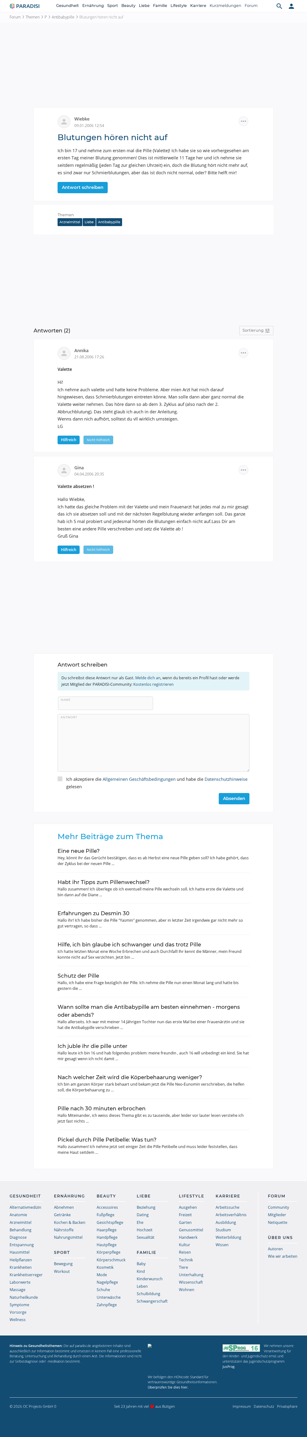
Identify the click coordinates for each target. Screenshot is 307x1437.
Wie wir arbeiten (282, 1256)
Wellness (18, 1319)
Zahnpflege (107, 1304)
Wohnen (186, 1289)
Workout (62, 1271)
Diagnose (18, 1237)
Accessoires (107, 1207)
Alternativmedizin (25, 1207)
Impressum (242, 1406)
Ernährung (93, 5)
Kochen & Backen (69, 1222)
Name (66, 699)
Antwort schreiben (82, 187)
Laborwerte (20, 1282)
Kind (141, 1271)
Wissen (222, 1244)
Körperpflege (108, 1252)
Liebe (144, 5)
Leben (142, 1286)
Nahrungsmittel (68, 1237)
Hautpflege (107, 1244)
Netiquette (277, 1222)
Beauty (128, 5)
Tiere (183, 1267)
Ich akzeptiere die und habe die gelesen (157, 782)
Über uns (280, 1237)
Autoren (275, 1248)
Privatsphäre (287, 1406)
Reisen (185, 1252)
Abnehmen (64, 1207)
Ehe (140, 1222)
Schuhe (103, 1289)
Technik (186, 1260)
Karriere (198, 5)
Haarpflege (107, 1230)
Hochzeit (145, 1230)
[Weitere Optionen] (243, 121)
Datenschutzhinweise (226, 779)
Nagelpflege (107, 1282)
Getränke (62, 1214)
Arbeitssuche (227, 1207)
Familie (160, 5)
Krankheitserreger (26, 1274)
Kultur (184, 1244)
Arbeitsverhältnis (231, 1214)
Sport (112, 5)
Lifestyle (179, 5)
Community (278, 1207)
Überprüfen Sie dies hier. (168, 1387)
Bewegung (63, 1263)
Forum (251, 5)
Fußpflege (105, 1214)
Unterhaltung (191, 1274)
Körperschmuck (111, 1260)
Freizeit (185, 1214)
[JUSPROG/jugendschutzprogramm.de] (241, 1348)
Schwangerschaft (152, 1301)
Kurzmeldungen (225, 5)
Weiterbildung (228, 1237)
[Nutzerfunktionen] (291, 6)
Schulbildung (148, 1293)
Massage (17, 1289)
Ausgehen (188, 1207)
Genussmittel (191, 1230)
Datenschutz (264, 1406)
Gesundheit (67, 5)
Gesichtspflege (110, 1222)
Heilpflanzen (21, 1260)
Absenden (234, 798)
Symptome (19, 1304)
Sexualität (145, 1237)
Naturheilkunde (24, 1297)
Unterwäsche (109, 1297)
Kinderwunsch (150, 1278)
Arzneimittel (69, 222)
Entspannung (22, 1244)
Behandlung (20, 1230)
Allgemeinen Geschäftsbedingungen (139, 779)
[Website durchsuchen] (279, 6)
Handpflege (107, 1237)
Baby (141, 1263)
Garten (185, 1222)
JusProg (229, 1366)
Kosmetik (105, 1267)
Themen (33, 17)
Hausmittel (20, 1252)
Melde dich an (147, 677)
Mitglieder (277, 1214)
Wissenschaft (191, 1282)
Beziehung (146, 1207)
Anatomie (18, 1214)
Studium (223, 1230)
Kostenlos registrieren (153, 684)
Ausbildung (226, 1222)
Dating (143, 1214)
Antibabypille (63, 17)
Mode (102, 1274)
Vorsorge (18, 1312)
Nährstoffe (64, 1230)
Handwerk (188, 1237)
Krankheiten (21, 1267)
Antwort (69, 717)
